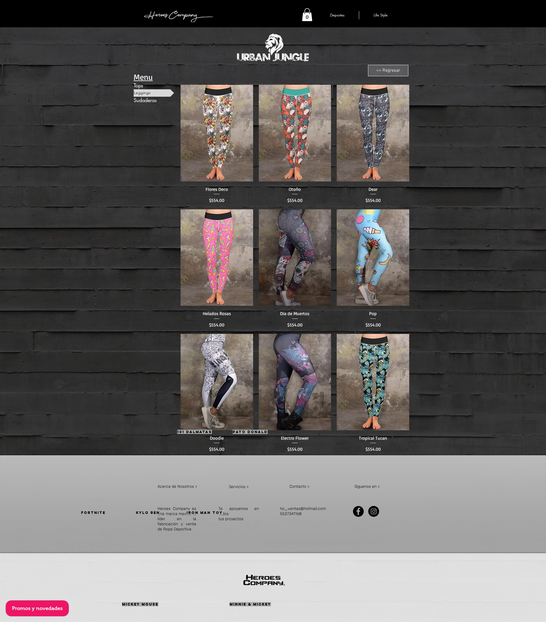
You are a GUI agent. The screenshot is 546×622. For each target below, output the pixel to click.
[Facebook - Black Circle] (358, 511)
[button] (307, 14)
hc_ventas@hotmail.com (303, 508)
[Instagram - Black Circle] (373, 511)
